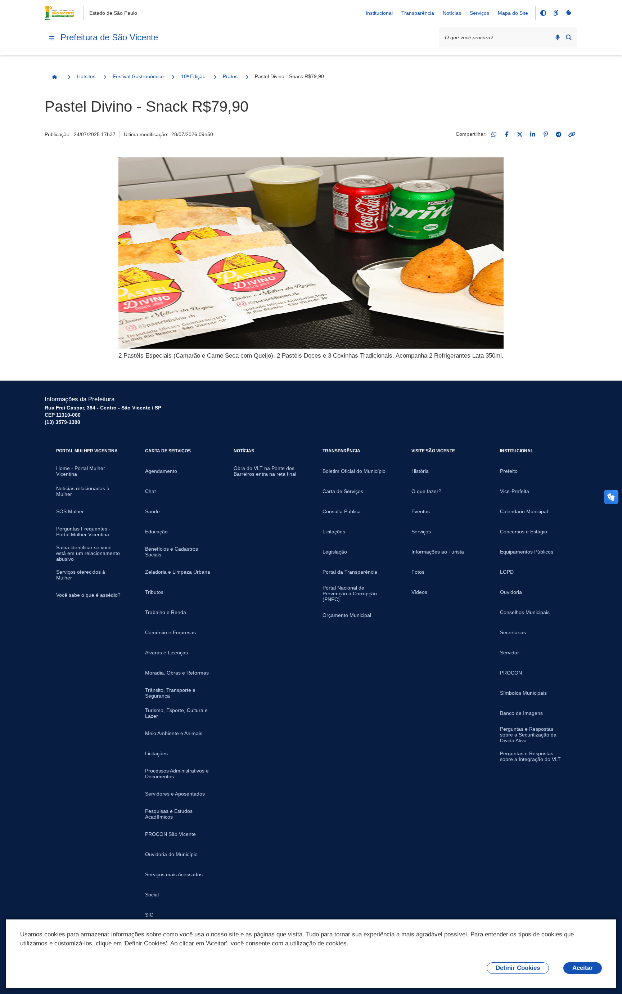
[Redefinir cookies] (568, 13)
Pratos (230, 76)
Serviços (479, 13)
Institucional (379, 13)
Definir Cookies (518, 967)
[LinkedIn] (532, 134)
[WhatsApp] (494, 134)
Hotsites (86, 76)
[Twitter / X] (520, 134)
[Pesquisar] (568, 37)
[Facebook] (507, 134)
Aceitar (582, 967)
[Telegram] (558, 134)
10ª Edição (193, 76)
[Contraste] (543, 13)
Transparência (417, 13)
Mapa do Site (513, 13)
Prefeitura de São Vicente (109, 37)
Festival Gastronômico (138, 76)
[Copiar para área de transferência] (571, 134)
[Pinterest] (545, 134)
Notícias (452, 13)
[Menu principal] (52, 38)
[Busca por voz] (557, 37)
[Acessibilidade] (556, 13)
